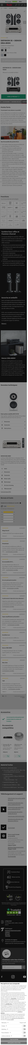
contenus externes (5, 1036)
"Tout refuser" (13, 998)
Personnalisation (5, 1032)
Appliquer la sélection (14, 1042)
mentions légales (10, 1019)
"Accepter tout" (9, 1003)
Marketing (3, 1029)
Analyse (3, 1026)
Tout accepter (14, 1039)
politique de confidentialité (17, 1018)
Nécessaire (4, 1022)
